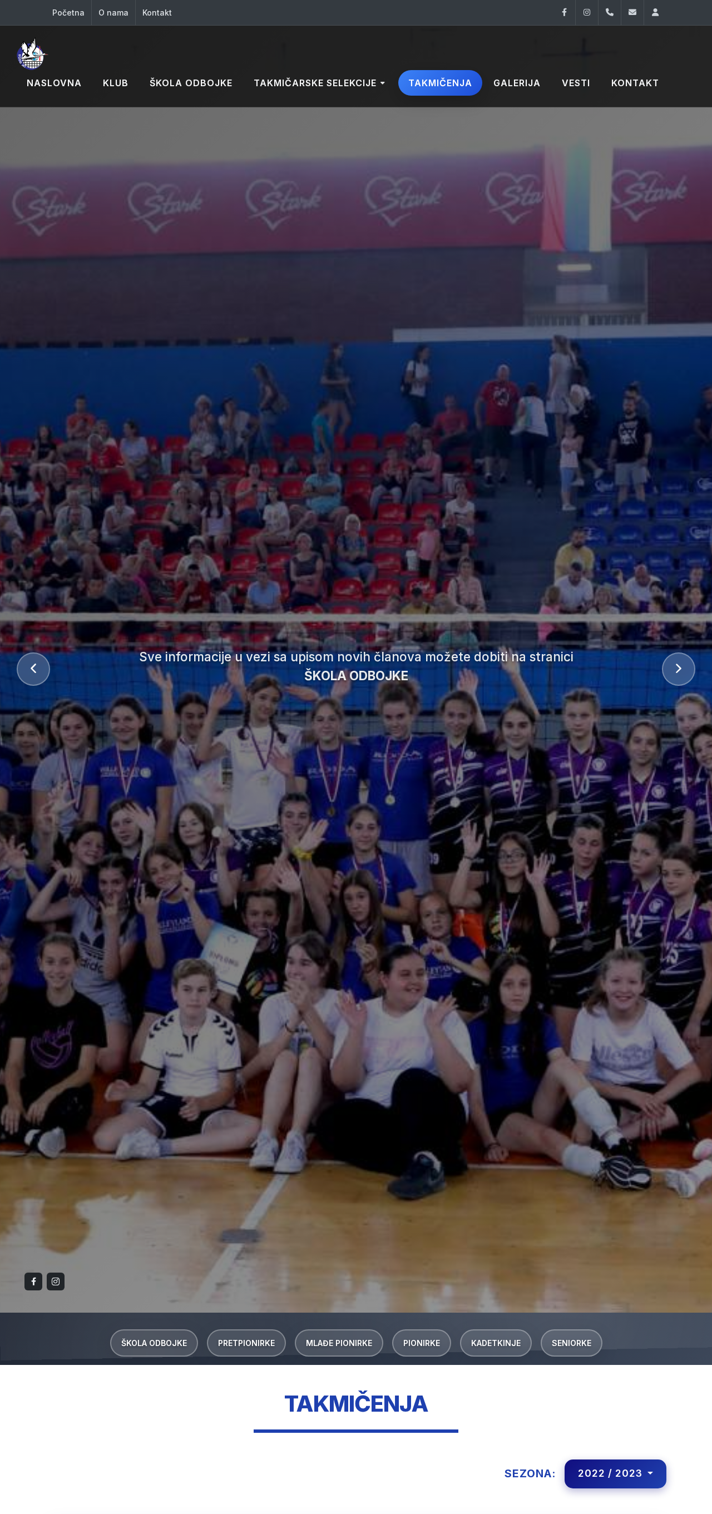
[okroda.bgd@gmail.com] (632, 12)
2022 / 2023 (611, 1473)
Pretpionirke (246, 1343)
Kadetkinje (496, 1343)
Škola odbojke (154, 1343)
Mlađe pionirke (339, 1343)
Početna (68, 12)
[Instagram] (587, 12)
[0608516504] (610, 12)
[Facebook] (564, 12)
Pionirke (421, 1343)
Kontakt (157, 12)
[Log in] (655, 12)
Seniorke (571, 1343)
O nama (113, 12)
